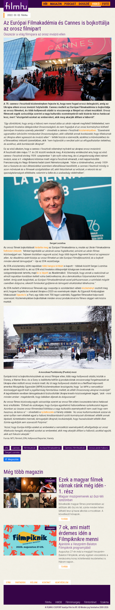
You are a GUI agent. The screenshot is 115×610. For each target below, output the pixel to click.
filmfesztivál (29, 448)
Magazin (56, 4)
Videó (96, 4)
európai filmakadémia (50, 448)
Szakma (104, 602)
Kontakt (46, 582)
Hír (45, 4)
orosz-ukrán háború (98, 448)
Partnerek (20, 582)
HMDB (58, 602)
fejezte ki (21, 294)
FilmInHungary (73, 602)
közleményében (87, 130)
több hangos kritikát (52, 266)
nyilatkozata (47, 412)
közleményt (88, 288)
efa (6, 448)
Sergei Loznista (12, 452)
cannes (16, 448)
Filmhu (48, 602)
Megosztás (13, 459)
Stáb (8, 582)
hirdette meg (41, 247)
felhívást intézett (12, 250)
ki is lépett (42, 272)
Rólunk (34, 582)
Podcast (70, 4)
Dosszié (84, 4)
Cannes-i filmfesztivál (75, 448)
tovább (64, 519)
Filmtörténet (90, 602)
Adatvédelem (61, 582)
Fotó (105, 4)
